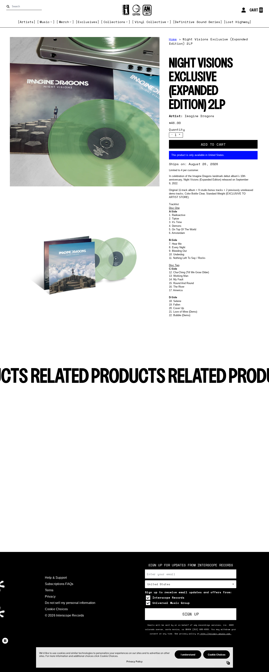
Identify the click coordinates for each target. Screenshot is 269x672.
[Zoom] (85, 112)
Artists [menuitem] (26, 21)
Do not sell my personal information (70, 602)
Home (173, 39)
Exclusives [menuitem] (87, 21)
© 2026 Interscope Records (64, 615)
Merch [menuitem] (64, 21)
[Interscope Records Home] (134, 10)
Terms (49, 590)
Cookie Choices (56, 609)
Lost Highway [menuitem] (237, 21)
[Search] (8, 6)
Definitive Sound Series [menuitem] (197, 21)
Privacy (50, 596)
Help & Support (56, 577)
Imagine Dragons (199, 116)
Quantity (177, 129)
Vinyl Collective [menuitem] (150, 21)
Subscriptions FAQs (59, 584)
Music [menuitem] (45, 21)
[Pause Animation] (5, 640)
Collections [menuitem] (114, 21)
